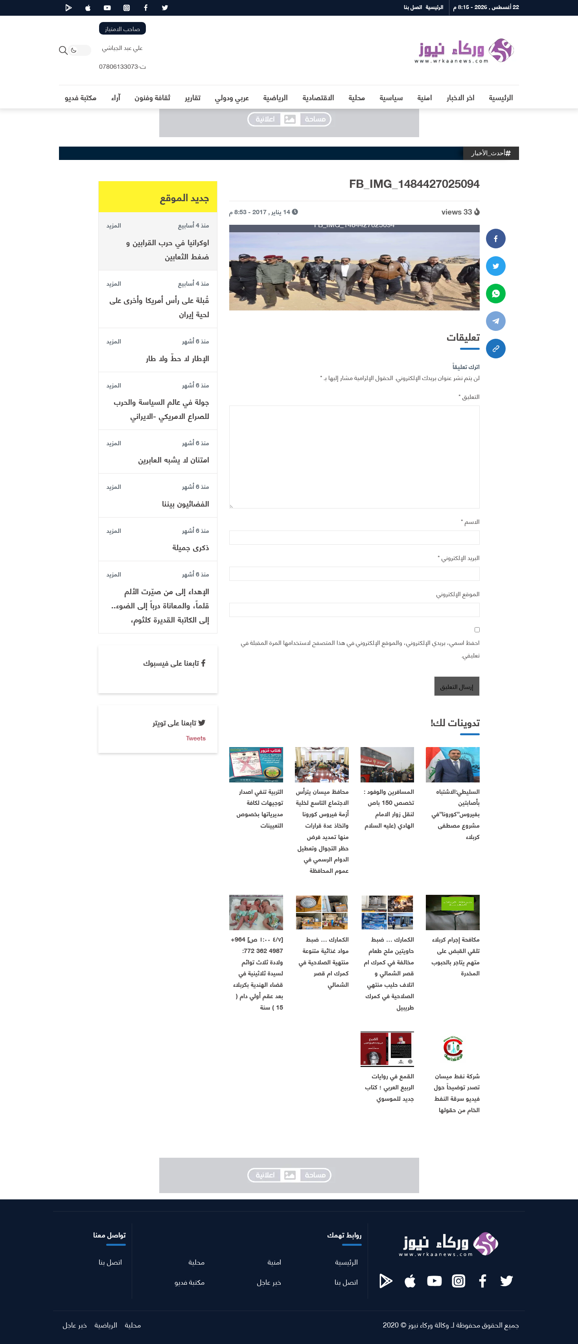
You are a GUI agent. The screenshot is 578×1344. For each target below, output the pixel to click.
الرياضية (106, 1324)
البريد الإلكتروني (459, 557)
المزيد (114, 224)
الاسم (470, 521)
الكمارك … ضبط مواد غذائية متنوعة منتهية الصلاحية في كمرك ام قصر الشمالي (324, 961)
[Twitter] (496, 266)
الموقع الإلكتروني (458, 593)
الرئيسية (346, 1261)
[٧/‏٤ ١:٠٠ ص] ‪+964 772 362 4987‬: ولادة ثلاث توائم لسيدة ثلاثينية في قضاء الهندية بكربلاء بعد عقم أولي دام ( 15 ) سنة (257, 972)
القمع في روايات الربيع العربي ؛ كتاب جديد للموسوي (389, 1087)
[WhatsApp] (496, 293)
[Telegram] (496, 321)
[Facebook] (496, 238)
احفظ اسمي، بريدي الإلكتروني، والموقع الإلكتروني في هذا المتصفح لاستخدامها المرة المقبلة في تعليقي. (360, 648)
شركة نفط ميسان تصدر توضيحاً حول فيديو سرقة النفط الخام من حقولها (457, 1092)
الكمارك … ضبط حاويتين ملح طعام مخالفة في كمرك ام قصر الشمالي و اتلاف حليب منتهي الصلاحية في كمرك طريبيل (389, 972)
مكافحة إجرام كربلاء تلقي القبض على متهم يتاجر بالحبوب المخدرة (456, 955)
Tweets (196, 737)
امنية (274, 1261)
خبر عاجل (269, 1281)
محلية (196, 1261)
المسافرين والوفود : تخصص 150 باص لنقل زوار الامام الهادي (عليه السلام (389, 807)
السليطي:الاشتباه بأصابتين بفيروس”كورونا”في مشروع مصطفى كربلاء (456, 813)
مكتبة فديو (189, 1281)
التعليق (469, 396)
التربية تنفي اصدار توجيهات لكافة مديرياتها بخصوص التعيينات (260, 807)
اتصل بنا (346, 1281)
